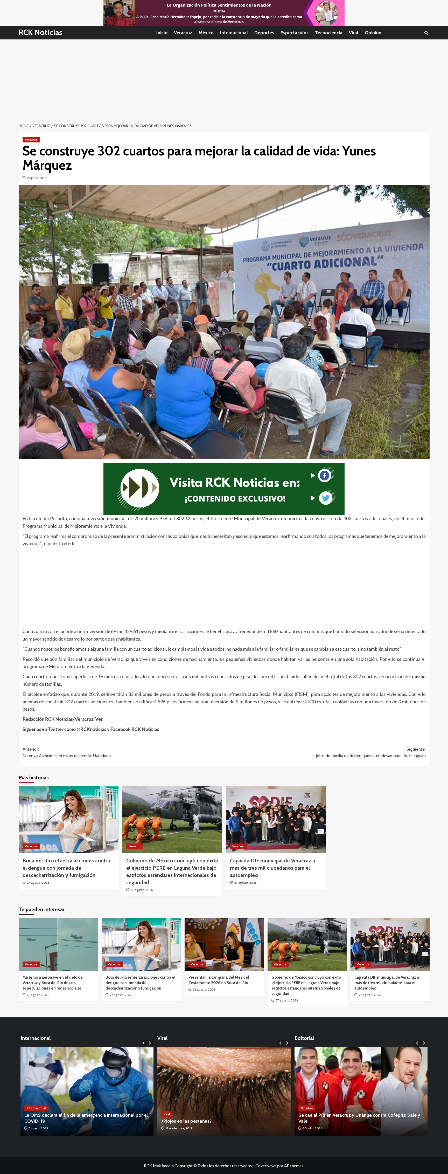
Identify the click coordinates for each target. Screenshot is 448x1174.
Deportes (264, 33)
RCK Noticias (40, 32)
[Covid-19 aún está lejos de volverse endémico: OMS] (87, 1091)
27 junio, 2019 (37, 178)
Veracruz (183, 33)
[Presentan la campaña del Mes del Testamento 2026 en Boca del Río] (224, 944)
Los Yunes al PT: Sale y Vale (327, 1121)
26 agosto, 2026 (38, 995)
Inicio (161, 33)
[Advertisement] (224, 78)
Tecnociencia (328, 33)
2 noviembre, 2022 (179, 1128)
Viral (353, 33)
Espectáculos (295, 33)
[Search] (426, 32)
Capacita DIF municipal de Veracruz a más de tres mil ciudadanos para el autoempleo (272, 867)
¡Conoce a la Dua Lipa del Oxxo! (194, 1121)
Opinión (373, 33)
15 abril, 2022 (38, 1128)
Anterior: (67, 752)
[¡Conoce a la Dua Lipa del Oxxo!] (224, 1091)
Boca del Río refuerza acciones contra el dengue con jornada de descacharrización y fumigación (66, 867)
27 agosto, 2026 (38, 882)
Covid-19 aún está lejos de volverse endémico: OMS (78, 1121)
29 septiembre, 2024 (317, 1128)
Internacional (234, 33)
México (206, 33)
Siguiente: (371, 752)
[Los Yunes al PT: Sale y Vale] (361, 1091)
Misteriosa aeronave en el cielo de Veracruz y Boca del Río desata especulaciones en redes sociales (53, 983)
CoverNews (265, 1165)
